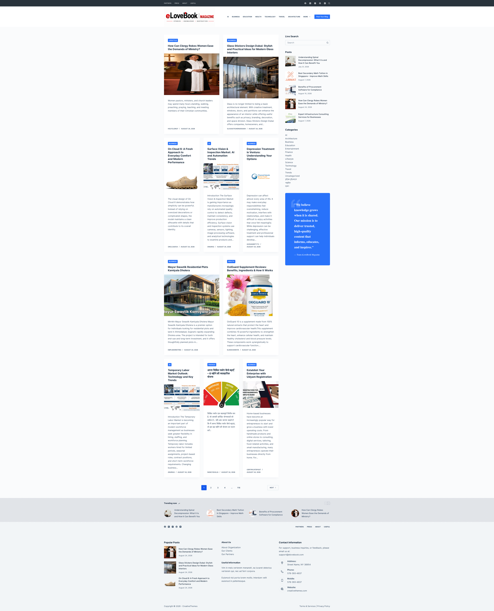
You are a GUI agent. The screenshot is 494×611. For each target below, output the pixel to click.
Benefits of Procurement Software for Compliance (271, 513)
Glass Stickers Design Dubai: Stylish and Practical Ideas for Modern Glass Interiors (250, 49)
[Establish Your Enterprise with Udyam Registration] (261, 394)
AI (228, 17)
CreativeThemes (189, 606)
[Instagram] (315, 3)
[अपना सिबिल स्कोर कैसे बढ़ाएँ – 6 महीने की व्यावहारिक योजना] (221, 394)
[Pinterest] (320, 3)
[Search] (329, 3)
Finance (211, 365)
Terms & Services (307, 606)
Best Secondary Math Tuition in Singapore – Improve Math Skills (230, 513)
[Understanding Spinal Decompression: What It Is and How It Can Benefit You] (290, 61)
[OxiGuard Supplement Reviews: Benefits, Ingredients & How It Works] (251, 295)
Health (258, 17)
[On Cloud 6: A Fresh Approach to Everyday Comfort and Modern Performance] (182, 180)
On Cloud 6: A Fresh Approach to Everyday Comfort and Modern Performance (180, 155)
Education (247, 17)
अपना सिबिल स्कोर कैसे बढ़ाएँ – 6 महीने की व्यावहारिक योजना (220, 373)
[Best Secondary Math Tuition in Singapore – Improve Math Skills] (290, 76)
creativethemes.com (297, 590)
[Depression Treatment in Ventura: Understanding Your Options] (261, 176)
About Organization (231, 547)
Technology (270, 17)
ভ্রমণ (287, 186)
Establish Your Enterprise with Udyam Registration (259, 373)
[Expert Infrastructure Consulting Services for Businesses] (290, 117)
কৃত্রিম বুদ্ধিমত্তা (291, 179)
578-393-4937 (294, 573)
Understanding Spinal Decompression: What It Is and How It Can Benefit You (312, 60)
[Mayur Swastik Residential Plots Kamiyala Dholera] (191, 295)
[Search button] (327, 42)
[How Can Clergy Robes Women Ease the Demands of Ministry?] (191, 74)
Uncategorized (292, 176)
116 (238, 488)
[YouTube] (325, 3)
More (305, 17)
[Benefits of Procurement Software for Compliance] (290, 90)
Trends (288, 172)
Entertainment (292, 148)
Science (289, 162)
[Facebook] (305, 3)
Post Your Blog (322, 17)
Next (272, 488)
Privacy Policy (323, 606)
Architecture (294, 17)
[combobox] (305, 42)
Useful (193, 3)
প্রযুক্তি (288, 182)
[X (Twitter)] (310, 3)
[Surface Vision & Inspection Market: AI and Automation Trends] (221, 176)
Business (236, 17)
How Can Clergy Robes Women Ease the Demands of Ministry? (315, 513)
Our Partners (228, 554)
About (184, 3)
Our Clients (227, 550)
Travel (282, 17)
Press (177, 3)
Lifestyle (173, 40)
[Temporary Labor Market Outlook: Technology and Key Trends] (182, 397)
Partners (167, 3)
